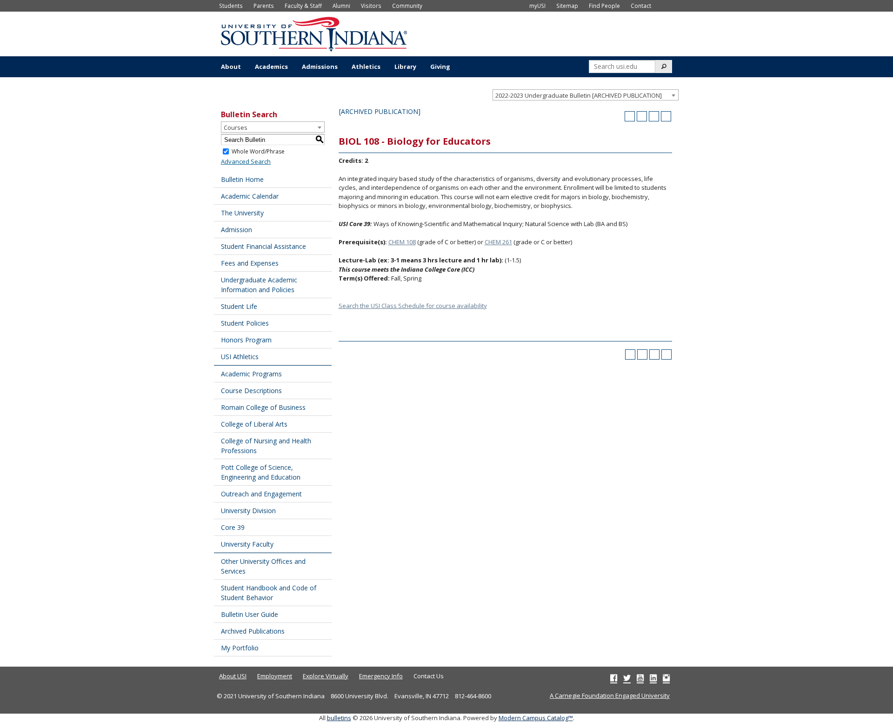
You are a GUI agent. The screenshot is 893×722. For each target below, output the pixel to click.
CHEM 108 (402, 242)
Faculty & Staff (303, 5)
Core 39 (233, 527)
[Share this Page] (642, 116)
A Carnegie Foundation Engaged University (610, 695)
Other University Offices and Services (263, 566)
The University (242, 212)
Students (231, 5)
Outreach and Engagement (261, 493)
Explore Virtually (325, 676)
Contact (641, 5)
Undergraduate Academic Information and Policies (259, 284)
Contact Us (428, 676)
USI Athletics (240, 356)
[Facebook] (613, 677)
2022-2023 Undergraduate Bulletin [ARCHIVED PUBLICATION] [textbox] (578, 95)
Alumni (341, 5)
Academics (271, 66)
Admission (236, 229)
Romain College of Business (263, 407)
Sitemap (567, 5)
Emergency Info (381, 676)
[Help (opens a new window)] (666, 116)
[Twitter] (627, 677)
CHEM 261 (498, 242)
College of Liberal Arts (254, 424)
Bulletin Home (242, 179)
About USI (233, 676)
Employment (274, 676)
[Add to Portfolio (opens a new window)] (630, 116)
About (231, 66)
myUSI (537, 5)
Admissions (320, 66)
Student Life (239, 306)
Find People (604, 5)
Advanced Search (246, 161)
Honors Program (246, 339)
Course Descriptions (251, 390)
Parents (263, 5)
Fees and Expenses (250, 263)
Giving (440, 66)
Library (405, 66)
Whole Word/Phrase (258, 151)
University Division (248, 510)
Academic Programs (251, 373)
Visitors (371, 5)
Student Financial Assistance (263, 246)
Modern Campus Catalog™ (536, 718)
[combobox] (586, 94)
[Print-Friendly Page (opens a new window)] (654, 116)
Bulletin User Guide (249, 614)
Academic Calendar (250, 196)
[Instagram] (666, 677)
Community (407, 5)
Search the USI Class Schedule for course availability (413, 305)
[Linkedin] (653, 677)
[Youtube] (640, 677)
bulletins (339, 718)
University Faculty (247, 544)
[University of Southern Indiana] (314, 33)
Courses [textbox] (235, 127)
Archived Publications (253, 631)
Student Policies (245, 323)
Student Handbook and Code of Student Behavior (268, 592)
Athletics (366, 66)
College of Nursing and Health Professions (266, 445)
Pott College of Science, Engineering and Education (260, 472)
